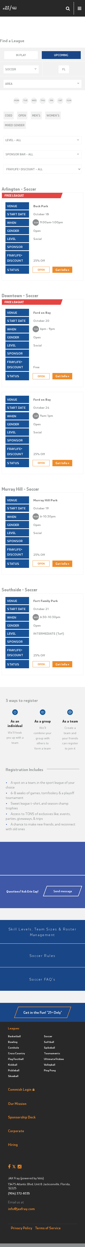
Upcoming (61, 55)
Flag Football (16, 1059)
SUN (69, 100)
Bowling (12, 1042)
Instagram (20, 1167)
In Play (21, 55)
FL (63, 69)
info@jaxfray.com (21, 1208)
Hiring (13, 1144)
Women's (53, 115)
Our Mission (17, 1103)
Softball (49, 1042)
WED (34, 100)
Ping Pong (50, 1070)
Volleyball (49, 1064)
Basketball (14, 1036)
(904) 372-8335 (19, 1193)
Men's (36, 115)
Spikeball (49, 1047)
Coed (8, 115)
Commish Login (19, 1089)
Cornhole (13, 1047)
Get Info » (62, 270)
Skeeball (13, 1076)
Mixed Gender (15, 125)
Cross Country (16, 1053)
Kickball (12, 1064)
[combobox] (21, 69)
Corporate (16, 1130)
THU (43, 100)
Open (22, 115)
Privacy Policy (21, 1227)
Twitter (15, 1167)
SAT (60, 100)
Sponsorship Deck (22, 1117)
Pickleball (13, 1070)
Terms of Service (48, 1227)
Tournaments (52, 1053)
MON (16, 100)
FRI (51, 100)
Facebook (10, 1167)
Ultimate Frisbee (54, 1059)
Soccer (48, 1036)
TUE (25, 100)
